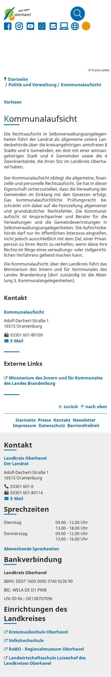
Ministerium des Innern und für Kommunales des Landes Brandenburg (53, 380)
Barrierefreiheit (83, 425)
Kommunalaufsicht (81, 85)
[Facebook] (8, 26)
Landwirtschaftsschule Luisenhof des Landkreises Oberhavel (45, 660)
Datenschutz (52, 425)
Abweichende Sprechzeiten (31, 549)
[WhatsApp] (42, 26)
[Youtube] (30, 26)
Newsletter (84, 420)
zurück (71, 406)
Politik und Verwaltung (33, 85)
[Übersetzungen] (75, 26)
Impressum (24, 425)
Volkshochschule (26, 640)
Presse (44, 420)
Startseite (25, 420)
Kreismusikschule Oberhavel (38, 632)
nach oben (96, 406)
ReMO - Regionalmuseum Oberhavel (46, 649)
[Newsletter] (53, 26)
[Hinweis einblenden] (86, 26)
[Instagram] (19, 26)
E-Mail (13, 341)
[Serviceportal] (64, 26)
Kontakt (61, 420)
